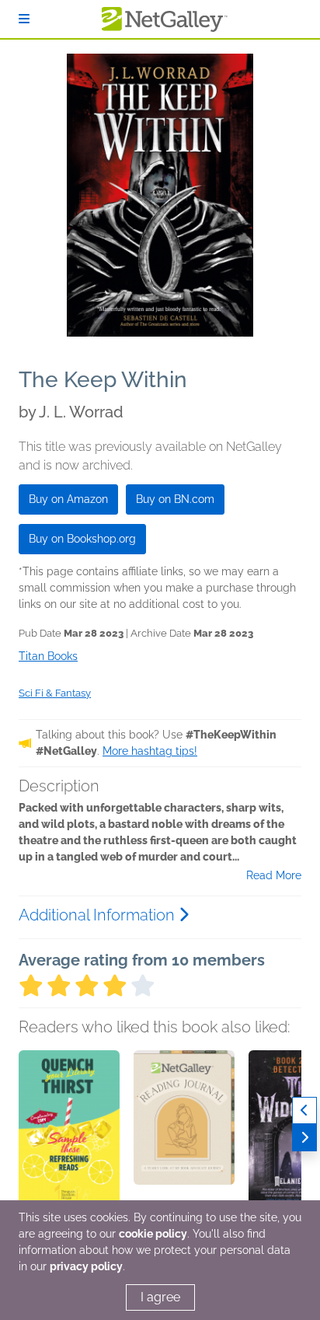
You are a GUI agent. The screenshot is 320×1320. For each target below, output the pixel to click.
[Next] (304, 1137)
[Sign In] (24, 19)
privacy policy (86, 1266)
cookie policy (153, 1233)
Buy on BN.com (175, 499)
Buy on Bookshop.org (82, 539)
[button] (69, 1131)
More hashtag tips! (150, 751)
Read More (273, 875)
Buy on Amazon (68, 499)
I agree (160, 1297)
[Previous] (304, 1110)
